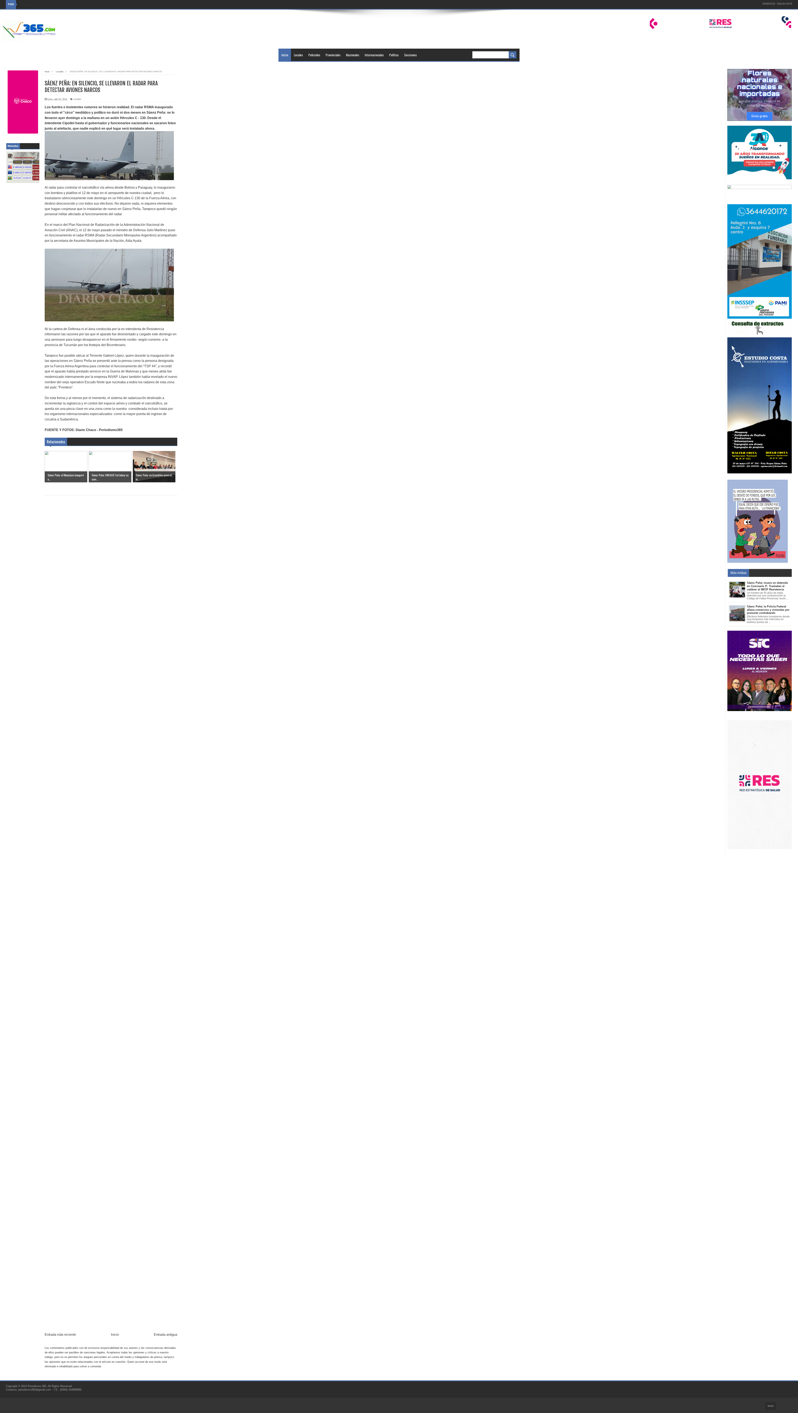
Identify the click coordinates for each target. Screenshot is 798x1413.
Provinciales (333, 55)
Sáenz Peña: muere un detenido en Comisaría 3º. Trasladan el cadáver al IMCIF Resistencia (767, 586)
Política (394, 55)
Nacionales (352, 55)
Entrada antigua (165, 1334)
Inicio (284, 55)
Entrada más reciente (60, 1334)
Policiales (314, 55)
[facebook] (758, 4)
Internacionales (374, 55)
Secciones (410, 55)
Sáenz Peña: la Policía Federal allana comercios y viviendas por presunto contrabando (768, 609)
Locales (298, 55)
